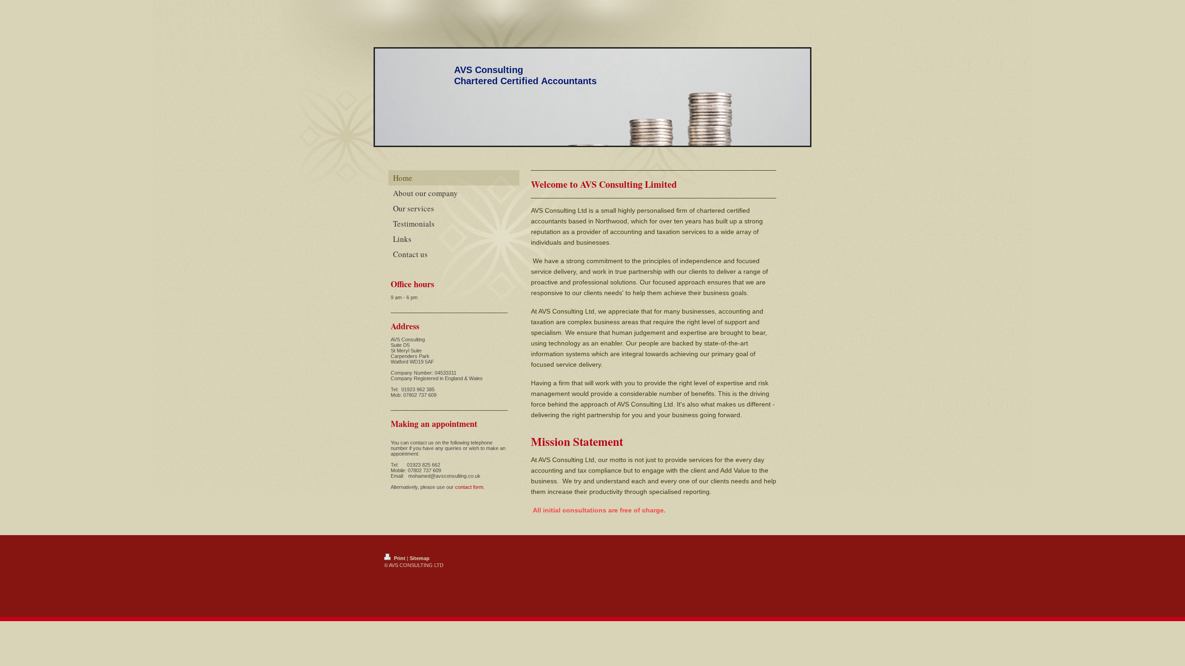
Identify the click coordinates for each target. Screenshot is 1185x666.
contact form (469, 487)
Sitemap (420, 558)
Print (400, 558)
